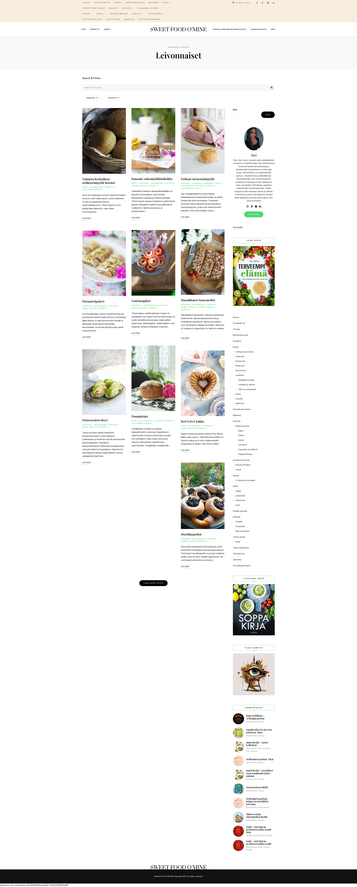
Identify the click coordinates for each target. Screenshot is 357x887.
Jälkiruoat (240, 403)
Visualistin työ (239, 323)
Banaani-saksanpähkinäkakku (152, 179)
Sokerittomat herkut (93, 8)
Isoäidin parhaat (119, 14)
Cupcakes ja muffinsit (247, 449)
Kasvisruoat (241, 370)
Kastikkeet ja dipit (246, 380)
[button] (351, 4)
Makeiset (113, 8)
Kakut (135, 183)
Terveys (236, 329)
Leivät (85, 187)
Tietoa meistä (155, 14)
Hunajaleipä (140, 416)
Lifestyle (136, 14)
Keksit (241, 440)
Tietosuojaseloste (92, 19)
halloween (240, 500)
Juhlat (99, 14)
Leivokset (87, 306)
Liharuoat (240, 356)
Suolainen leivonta (148, 8)
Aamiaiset (186, 183)
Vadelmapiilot (141, 301)
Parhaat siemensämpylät (197, 179)
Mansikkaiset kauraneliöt (198, 300)
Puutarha (237, 341)
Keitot (238, 394)
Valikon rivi (247, 206)
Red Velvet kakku (192, 421)
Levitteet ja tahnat (246, 384)
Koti (84, 29)
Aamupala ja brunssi (203, 183)
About (107, 29)
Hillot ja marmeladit (247, 389)
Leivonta (126, 8)
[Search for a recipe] (178, 87)
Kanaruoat (240, 361)
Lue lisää (253, 214)
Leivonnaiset (96, 187)
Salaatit (239, 398)
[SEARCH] (270, 87)
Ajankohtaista (258, 29)
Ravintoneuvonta (240, 335)
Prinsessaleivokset (95, 420)
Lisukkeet (240, 375)
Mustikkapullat (191, 534)
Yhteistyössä (113, 19)
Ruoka (235, 347)
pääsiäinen (240, 495)
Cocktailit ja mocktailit (245, 480)
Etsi (235, 109)
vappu (238, 491)
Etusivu (236, 317)
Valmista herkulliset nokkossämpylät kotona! (98, 180)
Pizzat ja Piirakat (243, 465)
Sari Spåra (238, 227)
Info (273, 29)
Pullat (241, 435)
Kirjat (238, 541)
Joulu (238, 505)
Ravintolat (240, 526)
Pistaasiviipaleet (93, 301)
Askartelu (129, 19)
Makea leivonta (90, 308)
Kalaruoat (240, 365)
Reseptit (95, 29)
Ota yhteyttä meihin (149, 19)
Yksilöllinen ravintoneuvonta (229, 29)
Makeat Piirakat (206, 307)
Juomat (86, 14)
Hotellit (239, 521)
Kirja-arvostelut (242, 531)
